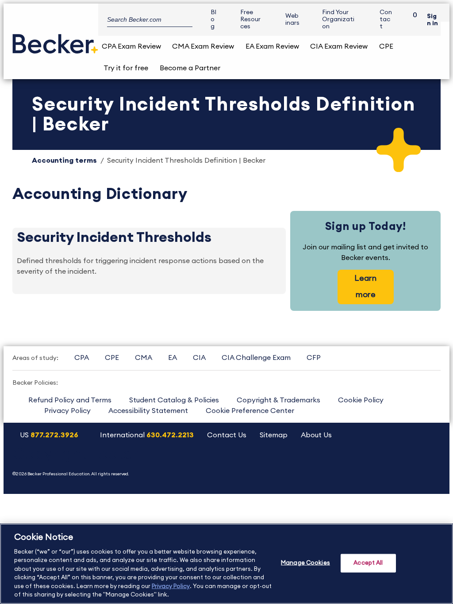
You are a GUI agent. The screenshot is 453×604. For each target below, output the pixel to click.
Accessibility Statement (148, 410)
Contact (386, 19)
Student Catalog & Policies (174, 400)
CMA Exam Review (203, 46)
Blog (213, 19)
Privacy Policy (67, 410)
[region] (226, 564)
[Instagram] (315, 464)
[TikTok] (428, 464)
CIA (199, 357)
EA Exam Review (272, 46)
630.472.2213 (170, 435)
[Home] (55, 40)
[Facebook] (383, 464)
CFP (314, 357)
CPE (386, 46)
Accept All (368, 563)
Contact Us (226, 435)
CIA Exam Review (339, 46)
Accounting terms (64, 160)
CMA (143, 357)
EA (172, 357)
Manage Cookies (305, 563)
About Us (316, 435)
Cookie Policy (361, 400)
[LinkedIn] (405, 464)
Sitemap (274, 435)
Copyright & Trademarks (278, 400)
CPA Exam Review (131, 46)
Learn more (365, 286)
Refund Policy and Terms (69, 400)
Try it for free (126, 68)
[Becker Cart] (412, 20)
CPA (81, 357)
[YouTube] (338, 464)
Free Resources (250, 19)
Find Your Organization (338, 19)
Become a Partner (190, 68)
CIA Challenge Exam (256, 357)
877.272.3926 (54, 435)
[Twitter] (360, 464)
